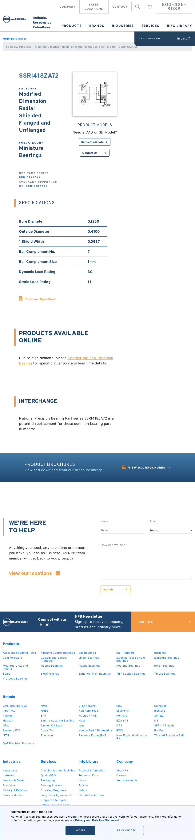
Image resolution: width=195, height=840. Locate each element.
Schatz (159, 715)
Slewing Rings (50, 673)
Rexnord (122, 715)
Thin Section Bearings (130, 673)
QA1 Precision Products (18, 743)
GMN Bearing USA (15, 705)
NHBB (45, 710)
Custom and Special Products (54, 659)
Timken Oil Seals (52, 725)
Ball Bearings (87, 652)
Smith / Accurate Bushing (57, 720)
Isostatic (160, 710)
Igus (81, 725)
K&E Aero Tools (89, 710)
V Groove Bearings (15, 678)
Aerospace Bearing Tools (19, 652)
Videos (83, 790)
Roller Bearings (164, 665)
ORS (119, 725)
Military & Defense (15, 790)
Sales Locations (94, 6)
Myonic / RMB (88, 715)
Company (68, 6)
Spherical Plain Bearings (95, 673)
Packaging (48, 780)
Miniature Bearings (14, 39)
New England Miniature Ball (131, 737)
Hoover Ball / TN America (95, 730)
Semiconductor (13, 795)
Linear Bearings (89, 657)
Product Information (92, 770)
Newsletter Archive (91, 795)
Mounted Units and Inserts (15, 667)
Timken (8, 715)
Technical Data (88, 775)
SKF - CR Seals (164, 725)
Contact (120, 6)
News (82, 780)
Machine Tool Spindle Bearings (130, 659)
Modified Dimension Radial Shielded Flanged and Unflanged (75, 46)
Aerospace (10, 770)
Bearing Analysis (52, 785)
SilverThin (122, 710)
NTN (6, 735)
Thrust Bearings (164, 673)
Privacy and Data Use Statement (97, 820)
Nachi (82, 720)
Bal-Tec (159, 730)
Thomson (47, 735)
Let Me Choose (126, 830)
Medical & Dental (14, 780)
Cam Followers (12, 657)
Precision (9, 785)
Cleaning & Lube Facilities (58, 770)
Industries (123, 26)
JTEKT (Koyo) (88, 705)
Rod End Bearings (128, 665)
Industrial (9, 775)
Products (72, 26)
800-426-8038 (174, 6)
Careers (121, 775)
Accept (80, 830)
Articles (84, 785)
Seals (6, 673)
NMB (44, 705)
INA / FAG (9, 710)
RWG (119, 730)
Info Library (179, 26)
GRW (6, 725)
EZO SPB (122, 720)
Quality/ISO (48, 775)
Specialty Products (18, 46)
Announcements (127, 780)
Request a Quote (92, 142)
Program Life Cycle (53, 800)
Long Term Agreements (56, 795)
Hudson (8, 720)
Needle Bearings (52, 665)
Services (150, 26)
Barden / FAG (11, 730)
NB (156, 720)
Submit (108, 589)
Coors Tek (47, 730)
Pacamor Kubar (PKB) (93, 735)
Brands (96, 26)
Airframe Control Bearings (58, 652)
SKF (43, 715)
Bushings (160, 652)
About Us (122, 770)
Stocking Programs (53, 790)
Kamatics (160, 705)
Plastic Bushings (89, 665)
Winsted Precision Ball (169, 735)
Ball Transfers (125, 652)
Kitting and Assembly (55, 805)
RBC (119, 705)
